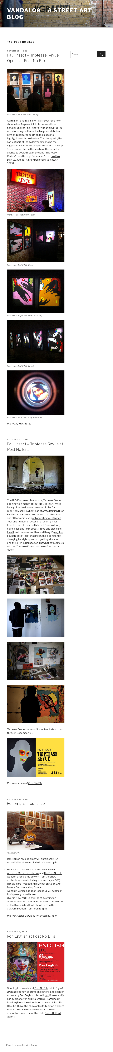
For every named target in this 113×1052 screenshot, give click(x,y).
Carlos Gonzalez (26, 915)
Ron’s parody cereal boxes (21, 894)
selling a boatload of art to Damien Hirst (42, 511)
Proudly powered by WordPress (21, 1045)
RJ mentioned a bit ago (23, 120)
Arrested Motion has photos (23, 873)
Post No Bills (40, 503)
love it (10, 532)
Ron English (13, 859)
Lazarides (52, 999)
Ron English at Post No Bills (31, 936)
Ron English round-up (26, 803)
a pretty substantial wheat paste (34, 883)
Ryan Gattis (25, 423)
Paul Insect (23, 500)
